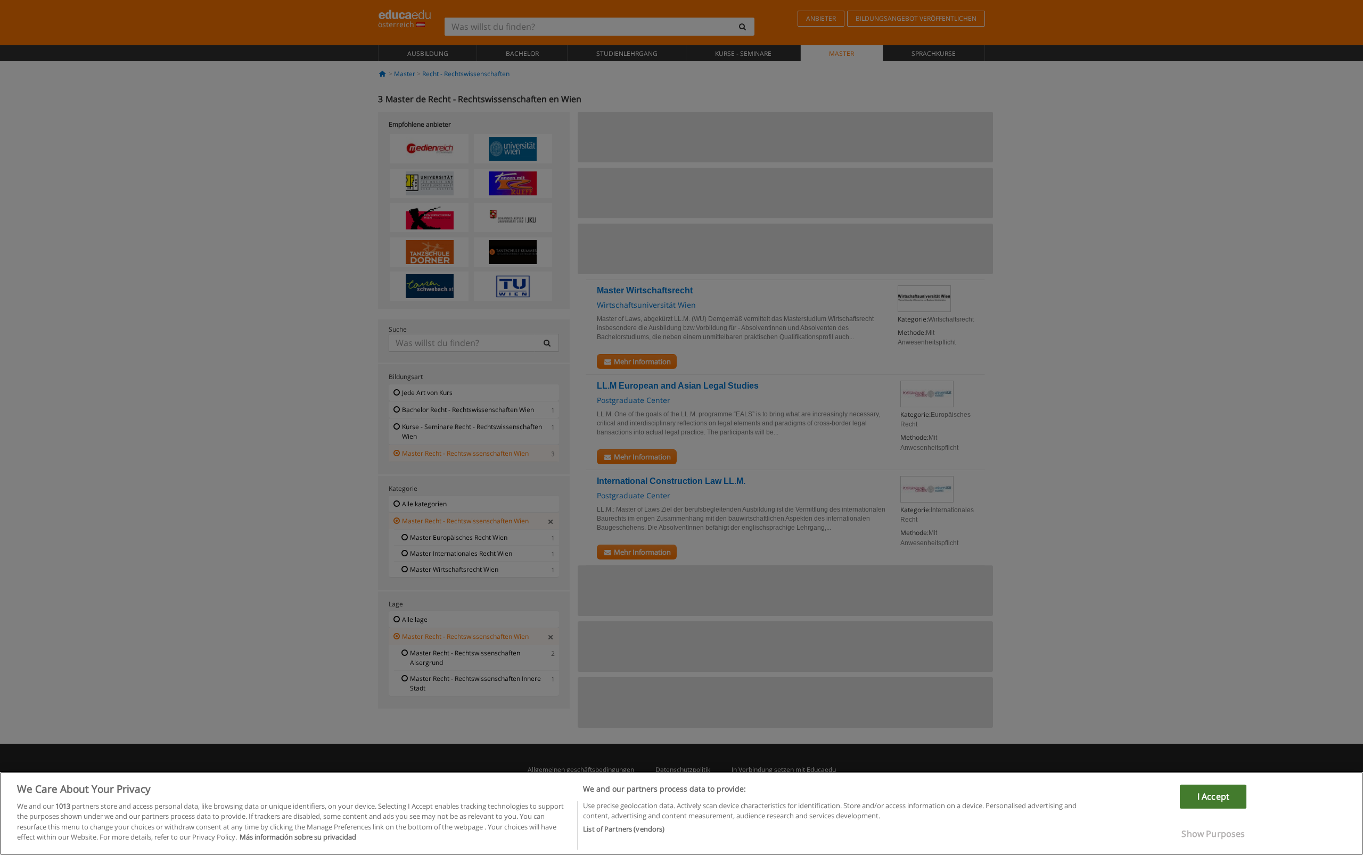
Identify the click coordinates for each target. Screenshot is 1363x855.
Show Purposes (1213, 834)
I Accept (1213, 796)
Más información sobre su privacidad (298, 837)
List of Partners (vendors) (623, 829)
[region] (681, 813)
